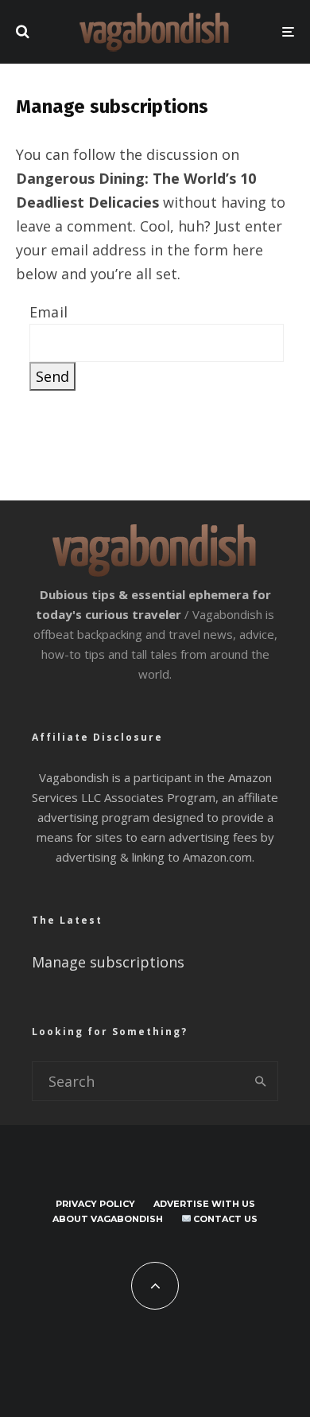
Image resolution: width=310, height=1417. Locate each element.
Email (48, 311)
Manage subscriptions (108, 961)
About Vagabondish (107, 1218)
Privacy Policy (95, 1203)
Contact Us (224, 1218)
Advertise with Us (204, 1203)
